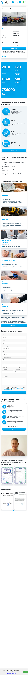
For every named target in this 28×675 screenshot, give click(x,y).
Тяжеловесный (16, 33)
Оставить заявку (14, 48)
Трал (14, 40)
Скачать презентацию (12, 426)
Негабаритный (16, 31)
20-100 (14, 42)
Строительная (16, 35)
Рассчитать (14, 392)
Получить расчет (14, 429)
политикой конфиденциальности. (13, 672)
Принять (25, 671)
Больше (4, 56)
